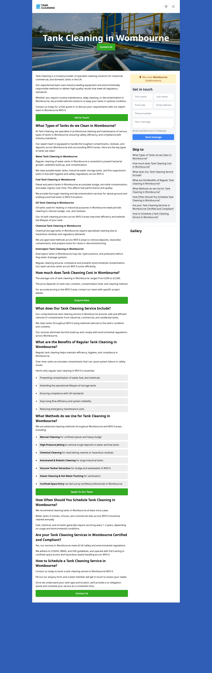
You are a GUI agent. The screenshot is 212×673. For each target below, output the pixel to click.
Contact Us (106, 47)
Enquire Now (81, 300)
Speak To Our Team (82, 491)
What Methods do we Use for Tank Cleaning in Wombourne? (151, 190)
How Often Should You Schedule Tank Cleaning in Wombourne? (153, 198)
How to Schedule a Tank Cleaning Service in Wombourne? (151, 215)
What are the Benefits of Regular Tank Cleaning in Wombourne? (153, 182)
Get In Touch (82, 117)
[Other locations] (166, 6)
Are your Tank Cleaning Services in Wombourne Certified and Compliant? (153, 207)
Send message (153, 137)
